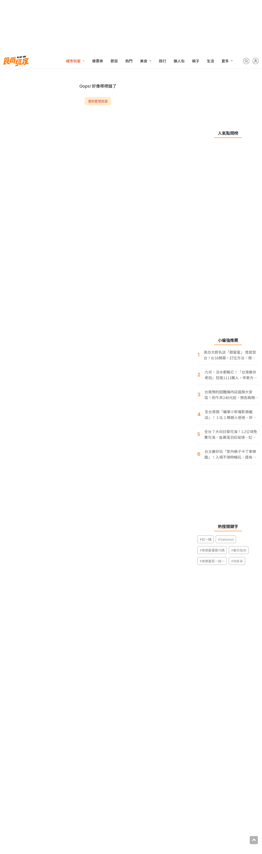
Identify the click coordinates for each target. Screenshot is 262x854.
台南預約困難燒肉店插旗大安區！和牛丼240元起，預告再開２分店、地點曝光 (231, 394)
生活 (210, 60)
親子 (195, 60)
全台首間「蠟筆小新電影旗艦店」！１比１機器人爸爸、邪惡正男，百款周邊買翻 (230, 414)
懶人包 (179, 60)
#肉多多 (237, 560)
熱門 (129, 60)
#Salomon (226, 539)
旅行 (162, 60)
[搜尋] (246, 61)
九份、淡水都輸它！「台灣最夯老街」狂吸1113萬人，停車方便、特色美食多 (230, 374)
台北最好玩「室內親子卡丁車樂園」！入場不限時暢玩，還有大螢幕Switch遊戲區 (230, 454)
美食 (143, 60)
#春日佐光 (238, 550)
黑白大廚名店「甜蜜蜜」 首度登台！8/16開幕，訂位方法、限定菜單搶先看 (230, 355)
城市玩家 (73, 60)
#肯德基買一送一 (212, 560)
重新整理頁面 (98, 101)
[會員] (256, 61)
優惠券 (97, 60)
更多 (225, 60)
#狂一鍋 (205, 539)
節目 (114, 60)
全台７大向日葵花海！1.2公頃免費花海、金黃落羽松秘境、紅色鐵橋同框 (230, 434)
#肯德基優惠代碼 (212, 550)
